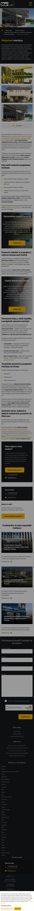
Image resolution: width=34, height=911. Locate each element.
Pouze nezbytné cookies (7, 908)
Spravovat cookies (6, 905)
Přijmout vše (17, 908)
